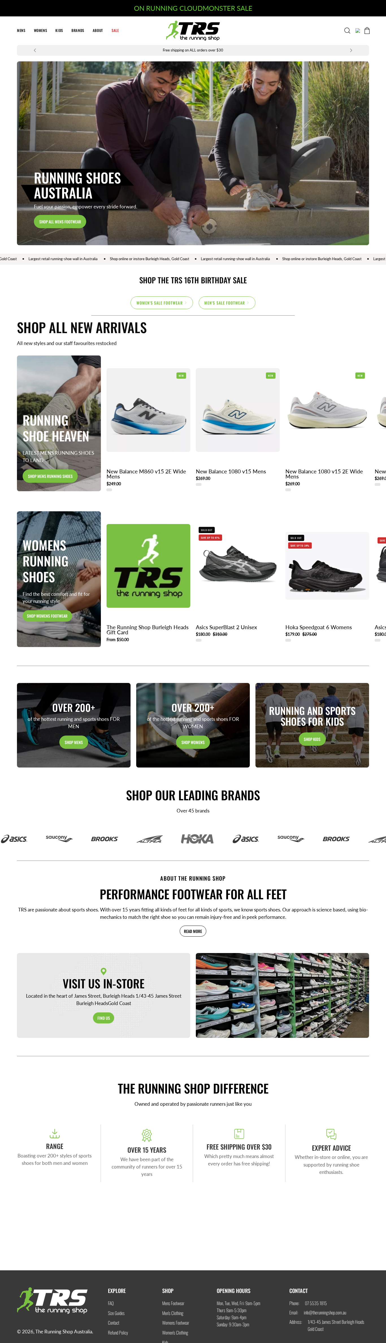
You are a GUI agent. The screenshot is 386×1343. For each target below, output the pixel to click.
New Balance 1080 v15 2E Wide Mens (324, 474)
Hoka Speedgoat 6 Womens (318, 627)
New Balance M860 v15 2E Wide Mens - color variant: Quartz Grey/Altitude (109, 489)
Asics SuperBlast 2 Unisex (226, 627)
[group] (193, 50)
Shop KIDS (312, 739)
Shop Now (359, 505)
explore (117, 1290)
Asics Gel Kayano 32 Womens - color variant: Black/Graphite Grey (377, 640)
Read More (193, 931)
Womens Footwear (175, 1322)
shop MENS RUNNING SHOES (50, 476)
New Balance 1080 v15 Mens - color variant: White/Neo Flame (377, 484)
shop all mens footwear (60, 222)
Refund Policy (118, 1332)
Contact (113, 1322)
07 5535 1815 (316, 1303)
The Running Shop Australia (63, 1332)
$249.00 (114, 484)
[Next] (351, 50)
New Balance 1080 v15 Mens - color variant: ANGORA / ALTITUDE (198, 484)
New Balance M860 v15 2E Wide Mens (146, 474)
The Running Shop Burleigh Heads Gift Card (147, 630)
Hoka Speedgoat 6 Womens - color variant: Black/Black (288, 640)
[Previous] (35, 50)
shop (168, 1290)
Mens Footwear (173, 1303)
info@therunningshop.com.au (325, 1312)
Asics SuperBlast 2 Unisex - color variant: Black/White (198, 640)
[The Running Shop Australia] (193, 31)
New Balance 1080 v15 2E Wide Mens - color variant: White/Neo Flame (288, 489)
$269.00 (203, 478)
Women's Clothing (175, 1332)
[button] (115, 30)
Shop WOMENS (193, 742)
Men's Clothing (172, 1312)
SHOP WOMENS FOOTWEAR (47, 616)
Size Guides (116, 1312)
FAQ (111, 1303)
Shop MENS (74, 742)
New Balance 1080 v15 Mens (231, 471)
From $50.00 (118, 640)
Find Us (103, 1018)
